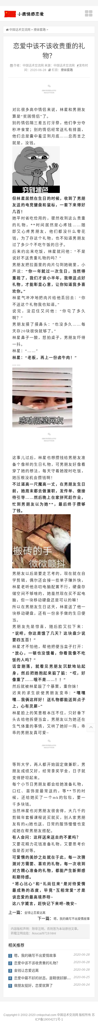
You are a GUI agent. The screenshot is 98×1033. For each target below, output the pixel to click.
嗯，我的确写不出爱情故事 (72, 919)
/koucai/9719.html (44, 933)
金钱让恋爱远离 (34, 913)
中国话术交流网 (19, 30)
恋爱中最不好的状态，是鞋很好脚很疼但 (45, 978)
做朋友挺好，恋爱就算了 (33, 985)
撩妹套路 (40, 30)
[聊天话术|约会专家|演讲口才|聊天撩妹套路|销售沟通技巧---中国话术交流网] (24, 14)
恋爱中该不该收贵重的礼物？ (37, 963)
